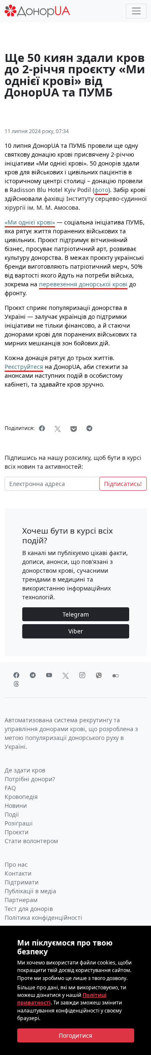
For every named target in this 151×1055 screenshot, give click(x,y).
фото (101, 190)
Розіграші (19, 823)
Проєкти (17, 832)
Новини (16, 805)
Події (12, 814)
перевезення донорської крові (83, 284)
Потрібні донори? (30, 779)
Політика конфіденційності (43, 917)
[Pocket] (74, 428)
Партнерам (21, 900)
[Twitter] (58, 428)
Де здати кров (25, 770)
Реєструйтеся (24, 367)
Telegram (75, 614)
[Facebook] (42, 428)
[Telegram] (89, 428)
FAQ (10, 788)
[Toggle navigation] (136, 11)
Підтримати (22, 882)
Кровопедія (21, 797)
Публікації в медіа (30, 891)
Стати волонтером (31, 841)
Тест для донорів (29, 909)
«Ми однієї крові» (30, 222)
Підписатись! (123, 484)
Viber (75, 631)
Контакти (18, 873)
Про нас (16, 864)
